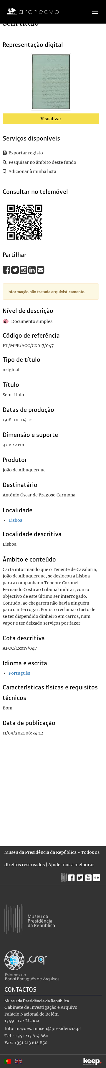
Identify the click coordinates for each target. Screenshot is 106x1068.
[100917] (51, 83)
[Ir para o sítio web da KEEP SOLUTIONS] (92, 1061)
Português (19, 673)
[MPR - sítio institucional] (64, 876)
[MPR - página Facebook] (72, 876)
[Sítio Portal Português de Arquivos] (31, 965)
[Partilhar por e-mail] (40, 270)
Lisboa (15, 520)
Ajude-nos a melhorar (71, 864)
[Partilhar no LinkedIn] (32, 270)
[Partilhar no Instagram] (24, 270)
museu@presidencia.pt (57, 1028)
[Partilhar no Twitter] (15, 270)
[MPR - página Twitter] (81, 876)
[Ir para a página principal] (29, 11)
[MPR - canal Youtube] (89, 876)
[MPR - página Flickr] (97, 876)
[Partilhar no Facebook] (7, 270)
